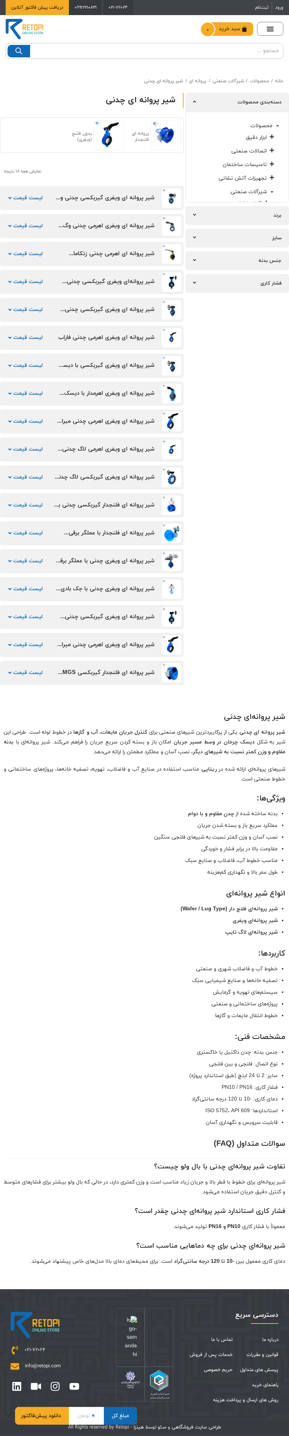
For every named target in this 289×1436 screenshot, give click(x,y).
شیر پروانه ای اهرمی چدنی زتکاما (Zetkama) (114, 257)
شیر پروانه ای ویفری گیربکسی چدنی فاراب (110, 313)
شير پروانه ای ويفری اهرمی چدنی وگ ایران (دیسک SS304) (109, 229)
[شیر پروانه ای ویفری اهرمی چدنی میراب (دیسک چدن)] (171, 421)
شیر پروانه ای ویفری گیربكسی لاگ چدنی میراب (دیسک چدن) (104, 480)
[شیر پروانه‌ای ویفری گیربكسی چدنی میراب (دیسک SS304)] (171, 282)
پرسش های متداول (259, 1370)
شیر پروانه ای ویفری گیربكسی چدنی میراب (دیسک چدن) (110, 620)
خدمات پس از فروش (211, 1354)
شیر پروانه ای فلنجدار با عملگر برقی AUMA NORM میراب (111, 536)
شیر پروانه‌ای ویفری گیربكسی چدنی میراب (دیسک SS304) (111, 285)
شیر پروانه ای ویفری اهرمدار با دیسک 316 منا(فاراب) (109, 396)
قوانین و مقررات (262, 1354)
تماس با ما (222, 1339)
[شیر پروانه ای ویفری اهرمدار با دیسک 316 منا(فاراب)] (171, 393)
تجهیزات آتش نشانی (243, 178)
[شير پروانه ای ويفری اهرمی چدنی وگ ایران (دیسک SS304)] (171, 226)
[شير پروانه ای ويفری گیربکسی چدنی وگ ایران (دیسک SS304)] (171, 198)
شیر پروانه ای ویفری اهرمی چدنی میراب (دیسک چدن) (105, 424)
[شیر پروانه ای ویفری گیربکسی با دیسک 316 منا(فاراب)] (171, 365)
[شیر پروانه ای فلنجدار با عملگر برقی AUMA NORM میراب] (171, 533)
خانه (279, 81)
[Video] (36, 1386)
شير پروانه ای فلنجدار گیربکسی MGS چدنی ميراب (108, 676)
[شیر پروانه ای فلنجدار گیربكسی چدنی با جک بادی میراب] (171, 505)
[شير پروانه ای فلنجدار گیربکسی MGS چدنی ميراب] (171, 673)
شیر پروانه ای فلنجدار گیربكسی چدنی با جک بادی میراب (106, 508)
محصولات (259, 81)
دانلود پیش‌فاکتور (41, 1415)
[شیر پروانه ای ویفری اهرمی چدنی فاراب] (171, 337)
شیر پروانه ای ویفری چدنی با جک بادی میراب (108, 592)
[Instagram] (55, 1386)
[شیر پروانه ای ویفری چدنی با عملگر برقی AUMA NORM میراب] (171, 561)
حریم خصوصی (218, 1370)
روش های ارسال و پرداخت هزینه (245, 1400)
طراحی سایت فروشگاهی (195, 1427)
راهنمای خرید (265, 1385)
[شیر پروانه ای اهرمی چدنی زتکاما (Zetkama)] (171, 254)
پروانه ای (197, 81)
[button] (270, 29)
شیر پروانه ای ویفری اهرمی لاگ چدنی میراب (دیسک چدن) (108, 452)
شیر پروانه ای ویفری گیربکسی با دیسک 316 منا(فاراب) (106, 369)
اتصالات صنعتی (249, 151)
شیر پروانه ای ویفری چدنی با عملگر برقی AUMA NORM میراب (105, 564)
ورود (279, 8)
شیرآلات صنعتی (228, 81)
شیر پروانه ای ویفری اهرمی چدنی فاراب (106, 338)
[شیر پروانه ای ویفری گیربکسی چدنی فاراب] (171, 310)
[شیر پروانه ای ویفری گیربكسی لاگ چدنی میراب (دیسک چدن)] (171, 477)
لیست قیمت (27, 198)
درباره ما (270, 1339)
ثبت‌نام (262, 8)
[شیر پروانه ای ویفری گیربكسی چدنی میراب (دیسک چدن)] (171, 617)
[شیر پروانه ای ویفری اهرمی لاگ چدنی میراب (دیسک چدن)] (171, 449)
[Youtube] (74, 1386)
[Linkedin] (17, 1386)
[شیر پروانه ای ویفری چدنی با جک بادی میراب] (171, 589)
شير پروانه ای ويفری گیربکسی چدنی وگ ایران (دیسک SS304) (105, 201)
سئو (162, 1427)
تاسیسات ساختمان (245, 164)
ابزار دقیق (256, 137)
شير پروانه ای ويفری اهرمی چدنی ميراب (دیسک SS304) (105, 648)
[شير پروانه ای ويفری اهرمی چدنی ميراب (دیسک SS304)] (171, 645)
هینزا (139, 1427)
